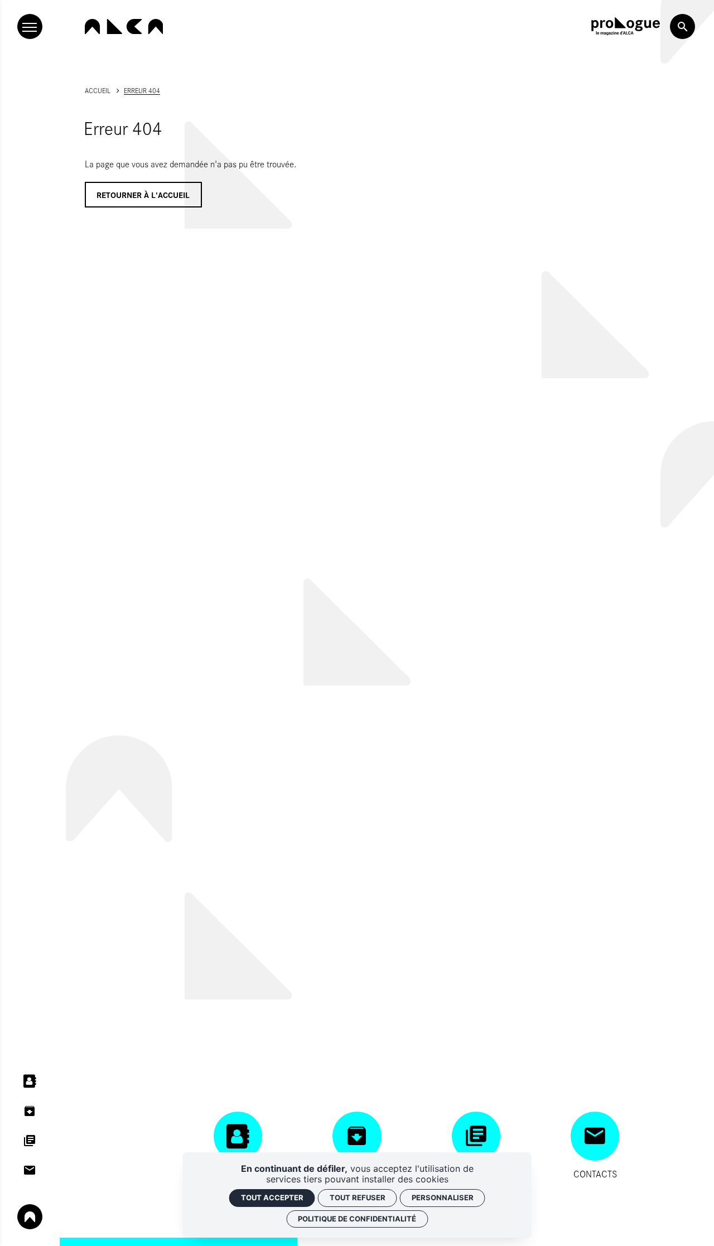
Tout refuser (357, 1197)
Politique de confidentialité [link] (357, 1218)
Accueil (97, 90)
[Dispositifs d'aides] (29, 1140)
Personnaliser (443, 1197)
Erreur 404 (142, 90)
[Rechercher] (682, 26)
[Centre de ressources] (29, 1110)
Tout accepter (272, 1197)
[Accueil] (124, 26)
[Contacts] (29, 1170)
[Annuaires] (29, 1081)
